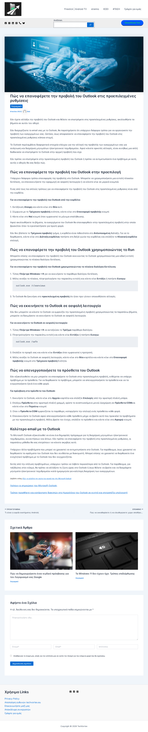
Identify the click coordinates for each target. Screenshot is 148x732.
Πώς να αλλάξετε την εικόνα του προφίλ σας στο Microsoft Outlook (47, 479)
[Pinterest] (16, 23)
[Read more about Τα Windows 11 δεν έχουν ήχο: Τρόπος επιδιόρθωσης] (107, 550)
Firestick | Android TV (75, 9)
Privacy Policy (12, 698)
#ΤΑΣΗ (116, 9)
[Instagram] (9, 23)
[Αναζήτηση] (90, 24)
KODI (105, 9)
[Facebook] (6, 23)
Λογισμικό (16, 106)
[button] (132, 23)
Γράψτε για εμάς (132, 9)
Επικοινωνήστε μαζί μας (17, 706)
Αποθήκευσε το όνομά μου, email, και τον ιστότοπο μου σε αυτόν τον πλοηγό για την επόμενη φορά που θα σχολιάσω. (59, 656)
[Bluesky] (24, 23)
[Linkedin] (13, 23)
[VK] (20, 23)
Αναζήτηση (58, 20)
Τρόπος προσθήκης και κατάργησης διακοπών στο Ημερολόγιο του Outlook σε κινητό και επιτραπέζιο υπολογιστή (69, 492)
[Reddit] (74, 692)
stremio (95, 9)
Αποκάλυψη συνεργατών (18, 709)
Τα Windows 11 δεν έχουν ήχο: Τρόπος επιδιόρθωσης (105, 573)
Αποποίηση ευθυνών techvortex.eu (23, 702)
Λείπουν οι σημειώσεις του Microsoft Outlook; (33, 485)
